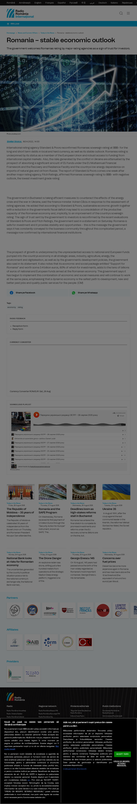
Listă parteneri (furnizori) (74, 769)
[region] (68, 761)
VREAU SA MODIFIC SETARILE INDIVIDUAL (121, 763)
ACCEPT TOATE (122, 754)
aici (29, 780)
